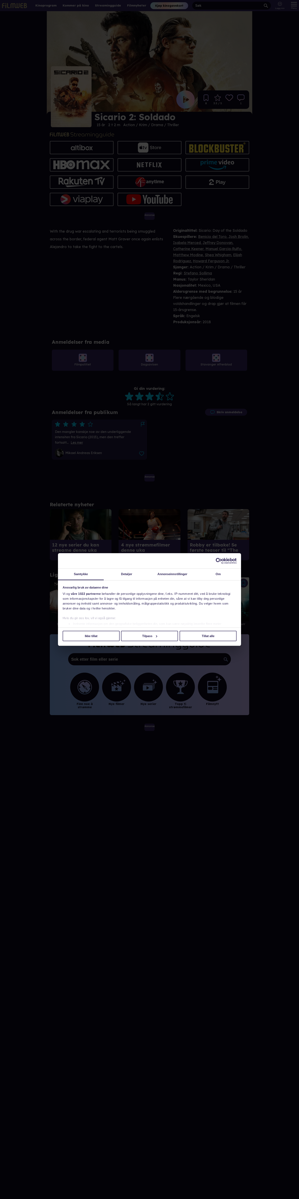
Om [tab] (218, 574)
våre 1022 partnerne (86, 593)
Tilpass (147, 636)
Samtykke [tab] (81, 574)
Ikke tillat (91, 636)
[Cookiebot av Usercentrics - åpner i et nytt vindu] (219, 561)
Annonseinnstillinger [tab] (172, 574)
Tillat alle (208, 636)
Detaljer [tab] (126, 574)
